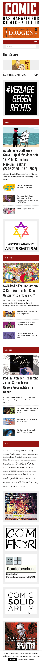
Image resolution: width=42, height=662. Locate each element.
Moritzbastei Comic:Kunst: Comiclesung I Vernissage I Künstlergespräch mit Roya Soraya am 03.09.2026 (27, 199)
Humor (18, 467)
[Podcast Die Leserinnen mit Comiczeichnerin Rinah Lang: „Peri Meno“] (9, 338)
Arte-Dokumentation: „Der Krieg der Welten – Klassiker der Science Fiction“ (28, 410)
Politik (26, 474)
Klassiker (26, 467)
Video (5, 72)
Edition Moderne (8, 460)
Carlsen (13, 454)
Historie (5, 468)
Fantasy (23, 460)
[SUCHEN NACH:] (21, 46)
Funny (35, 460)
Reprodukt (12, 478)
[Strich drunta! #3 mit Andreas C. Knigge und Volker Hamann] (9, 327)
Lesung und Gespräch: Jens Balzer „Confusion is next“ (27, 420)
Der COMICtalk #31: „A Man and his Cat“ (20, 75)
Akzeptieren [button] (12, 659)
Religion (5, 478)
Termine (7, 122)
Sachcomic (21, 478)
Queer (34, 474)
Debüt (29, 457)
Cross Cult (18, 457)
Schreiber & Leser (30, 478)
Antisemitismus (7, 451)
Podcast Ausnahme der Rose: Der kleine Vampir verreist (27, 313)
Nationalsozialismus (9, 475)
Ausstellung (16, 451)
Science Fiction (11, 482)
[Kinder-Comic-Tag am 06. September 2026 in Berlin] (9, 189)
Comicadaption (22, 454)
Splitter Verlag (28, 482)
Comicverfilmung (8, 457)
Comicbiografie (33, 454)
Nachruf (34, 471)
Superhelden (9, 486)
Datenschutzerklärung (26, 659)
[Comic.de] (21, 13)
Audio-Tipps (8, 258)
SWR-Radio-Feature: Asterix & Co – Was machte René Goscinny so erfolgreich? (20, 290)
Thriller (18, 487)
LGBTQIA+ (5, 471)
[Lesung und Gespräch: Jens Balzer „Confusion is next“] (9, 424)
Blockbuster (6, 454)
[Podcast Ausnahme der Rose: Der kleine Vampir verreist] (9, 316)
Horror (11, 467)
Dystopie (34, 457)
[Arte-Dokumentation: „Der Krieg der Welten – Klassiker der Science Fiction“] (9, 413)
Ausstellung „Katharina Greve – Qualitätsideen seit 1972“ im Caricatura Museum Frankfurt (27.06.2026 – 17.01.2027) (20, 159)
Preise (31, 474)
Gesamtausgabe (9, 464)
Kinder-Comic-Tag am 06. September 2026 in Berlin (24, 186)
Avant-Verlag (26, 450)
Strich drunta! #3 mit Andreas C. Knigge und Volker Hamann (27, 323)
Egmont (17, 460)
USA (22, 487)
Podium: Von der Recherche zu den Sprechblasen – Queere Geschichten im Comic (20, 384)
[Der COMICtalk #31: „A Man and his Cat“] (21, 69)
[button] (21, 32)
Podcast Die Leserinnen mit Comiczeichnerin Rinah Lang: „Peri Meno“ (27, 335)
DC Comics (25, 457)
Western (26, 487)
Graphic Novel (25, 463)
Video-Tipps (8, 350)
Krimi (32, 468)
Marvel (24, 471)
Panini (19, 474)
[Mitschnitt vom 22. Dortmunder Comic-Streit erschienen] (9, 434)
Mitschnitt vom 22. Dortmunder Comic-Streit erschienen (26, 431)
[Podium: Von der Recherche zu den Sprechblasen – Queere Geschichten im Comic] (21, 374)
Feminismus (29, 460)
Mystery (29, 471)
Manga (19, 471)
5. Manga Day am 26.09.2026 (25, 208)
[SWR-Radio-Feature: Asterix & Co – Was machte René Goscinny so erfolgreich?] (21, 282)
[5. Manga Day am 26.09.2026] (9, 213)
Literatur (13, 471)
